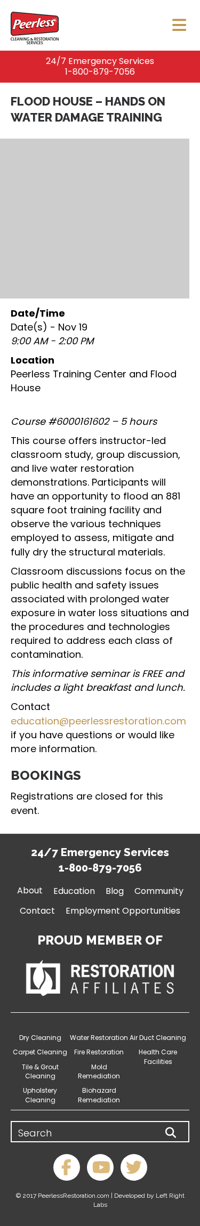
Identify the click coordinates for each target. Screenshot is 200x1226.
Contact (37, 911)
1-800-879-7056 (100, 72)
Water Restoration (99, 1037)
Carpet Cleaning (40, 1051)
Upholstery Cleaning (40, 1095)
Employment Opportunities (123, 911)
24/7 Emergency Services (100, 61)
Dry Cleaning (40, 1037)
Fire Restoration (99, 1051)
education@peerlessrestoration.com (98, 721)
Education (74, 891)
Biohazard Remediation (99, 1095)
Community (158, 891)
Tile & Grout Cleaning (40, 1071)
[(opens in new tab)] (100, 977)
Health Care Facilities (158, 1056)
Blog (115, 891)
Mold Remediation (99, 1071)
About (30, 890)
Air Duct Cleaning (158, 1037)
